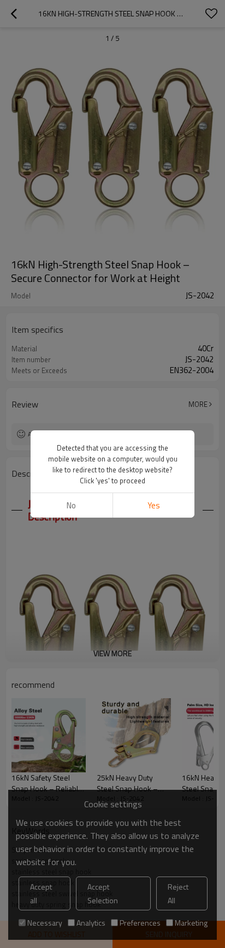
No (71, 505)
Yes (153, 505)
